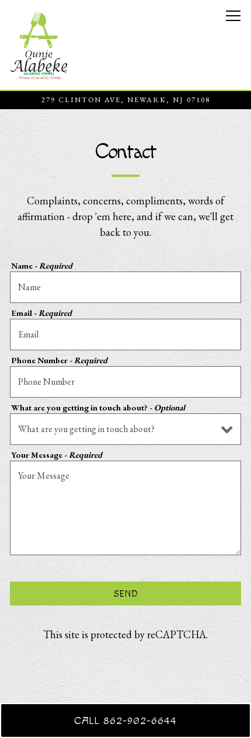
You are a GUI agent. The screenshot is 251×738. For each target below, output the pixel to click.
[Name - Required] (125, 287)
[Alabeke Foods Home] (39, 45)
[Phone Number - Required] (125, 382)
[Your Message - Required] (125, 508)
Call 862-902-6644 (125, 721)
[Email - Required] (125, 334)
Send (126, 594)
